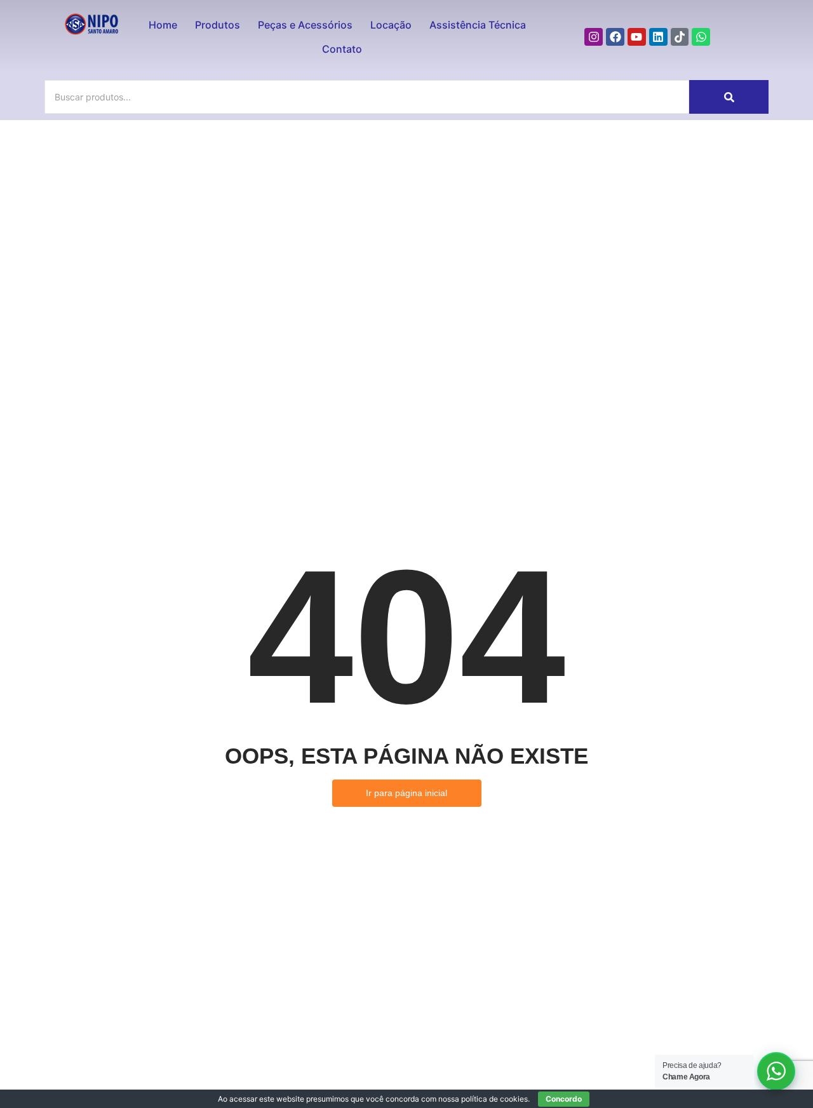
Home (163, 24)
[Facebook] (615, 37)
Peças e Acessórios (305, 24)
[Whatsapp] (701, 37)
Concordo (564, 1099)
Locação (391, 24)
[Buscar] (729, 97)
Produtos (217, 24)
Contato (342, 49)
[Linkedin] (658, 37)
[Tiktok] (680, 37)
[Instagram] (593, 37)
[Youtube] (637, 37)
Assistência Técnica (477, 24)
